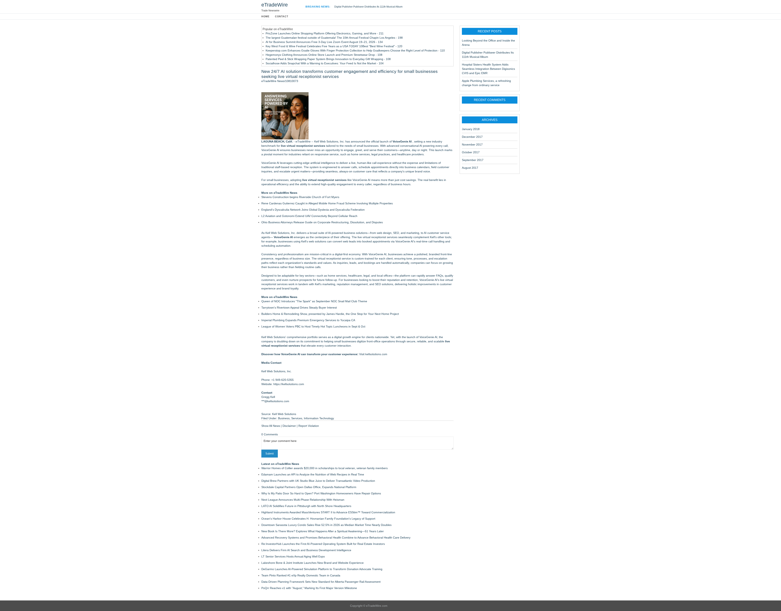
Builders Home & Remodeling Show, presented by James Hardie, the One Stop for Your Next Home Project (330, 313)
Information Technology (319, 418)
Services (296, 418)
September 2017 (472, 160)
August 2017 (470, 167)
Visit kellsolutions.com (373, 354)
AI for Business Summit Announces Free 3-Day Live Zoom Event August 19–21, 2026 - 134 (324, 42)
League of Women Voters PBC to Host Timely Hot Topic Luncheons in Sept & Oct (313, 326)
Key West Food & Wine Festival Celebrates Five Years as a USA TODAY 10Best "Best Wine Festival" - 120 (334, 46)
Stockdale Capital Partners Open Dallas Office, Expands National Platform (308, 487)
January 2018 (471, 129)
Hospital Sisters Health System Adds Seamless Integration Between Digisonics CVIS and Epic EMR (488, 69)
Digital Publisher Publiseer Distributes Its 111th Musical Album (368, 6)
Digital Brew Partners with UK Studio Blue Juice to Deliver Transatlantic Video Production (318, 480)
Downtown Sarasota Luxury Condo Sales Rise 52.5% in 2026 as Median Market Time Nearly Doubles (326, 525)
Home (265, 16)
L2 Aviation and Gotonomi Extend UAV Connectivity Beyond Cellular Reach (309, 216)
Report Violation (308, 425)
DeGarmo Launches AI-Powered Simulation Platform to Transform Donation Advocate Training (321, 569)
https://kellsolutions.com (288, 384)
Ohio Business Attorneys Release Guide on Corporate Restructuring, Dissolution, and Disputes (322, 222)
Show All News (270, 425)
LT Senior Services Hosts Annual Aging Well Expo (293, 556)
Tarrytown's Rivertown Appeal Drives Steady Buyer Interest (299, 307)
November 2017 (472, 144)
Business (284, 418)
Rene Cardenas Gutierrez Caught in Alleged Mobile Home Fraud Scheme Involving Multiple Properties (327, 203)
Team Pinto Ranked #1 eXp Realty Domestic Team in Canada (300, 575)
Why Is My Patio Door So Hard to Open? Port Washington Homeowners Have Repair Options (321, 493)
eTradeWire (274, 5)
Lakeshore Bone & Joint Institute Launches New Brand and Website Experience (312, 562)
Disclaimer (289, 425)
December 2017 (472, 136)
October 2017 (471, 152)
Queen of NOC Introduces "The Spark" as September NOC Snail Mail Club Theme (314, 301)
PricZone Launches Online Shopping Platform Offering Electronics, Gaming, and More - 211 (325, 33)
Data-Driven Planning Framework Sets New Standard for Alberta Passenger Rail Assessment (321, 581)
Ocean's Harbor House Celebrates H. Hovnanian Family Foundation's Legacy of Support (318, 518)
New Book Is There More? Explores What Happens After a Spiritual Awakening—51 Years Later (322, 531)
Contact (281, 16)
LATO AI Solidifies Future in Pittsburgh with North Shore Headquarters (306, 506)
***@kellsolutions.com (275, 401)
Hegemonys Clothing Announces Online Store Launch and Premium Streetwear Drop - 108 (324, 54)
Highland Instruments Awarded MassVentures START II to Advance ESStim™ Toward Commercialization (328, 512)
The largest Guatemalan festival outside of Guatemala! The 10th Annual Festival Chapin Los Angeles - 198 (334, 37)
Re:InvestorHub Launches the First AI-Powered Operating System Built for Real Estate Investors (323, 543)
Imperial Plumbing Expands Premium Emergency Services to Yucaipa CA (308, 320)
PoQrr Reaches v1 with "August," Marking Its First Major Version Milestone (309, 588)
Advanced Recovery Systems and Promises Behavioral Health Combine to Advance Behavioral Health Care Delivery (335, 537)
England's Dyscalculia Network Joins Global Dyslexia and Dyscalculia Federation (313, 209)
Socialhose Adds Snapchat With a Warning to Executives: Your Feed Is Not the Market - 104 (325, 63)
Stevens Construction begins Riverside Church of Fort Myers (300, 197)
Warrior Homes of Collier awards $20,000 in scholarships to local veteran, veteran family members (324, 468)
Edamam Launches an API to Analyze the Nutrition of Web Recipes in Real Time (312, 474)
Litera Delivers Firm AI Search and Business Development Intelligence (306, 550)
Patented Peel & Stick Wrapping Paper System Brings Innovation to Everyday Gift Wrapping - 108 (328, 59)
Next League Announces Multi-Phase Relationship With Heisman (302, 499)
